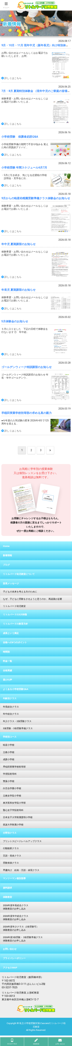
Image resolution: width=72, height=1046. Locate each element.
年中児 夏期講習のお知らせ (18, 244)
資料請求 (7, 887)
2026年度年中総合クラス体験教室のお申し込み (15, 918)
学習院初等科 (10, 774)
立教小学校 (8, 752)
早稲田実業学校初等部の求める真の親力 (26, 413)
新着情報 (7, 555)
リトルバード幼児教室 (14, 606)
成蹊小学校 (8, 759)
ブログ (6, 564)
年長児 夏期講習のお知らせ (18, 289)
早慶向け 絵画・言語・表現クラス (21, 870)
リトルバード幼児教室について (19, 574)
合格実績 (7, 670)
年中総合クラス (11, 714)
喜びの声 (7, 679)
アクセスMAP (10, 967)
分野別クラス (10, 832)
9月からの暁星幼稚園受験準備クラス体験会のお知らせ (35, 198)
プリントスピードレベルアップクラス (22, 841)
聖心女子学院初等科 (13, 810)
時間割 (6, 651)
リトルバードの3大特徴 (15, 614)
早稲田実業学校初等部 (14, 766)
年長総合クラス (11, 706)
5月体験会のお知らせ (14, 321)
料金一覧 (7, 661)
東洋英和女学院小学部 (14, 803)
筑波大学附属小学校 (13, 824)
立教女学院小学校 (12, 795)
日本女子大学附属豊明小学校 (18, 817)
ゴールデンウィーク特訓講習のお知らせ (26, 367)
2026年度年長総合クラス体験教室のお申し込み (15, 907)
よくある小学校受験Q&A (15, 689)
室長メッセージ (11, 583)
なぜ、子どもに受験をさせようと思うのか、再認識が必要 (33, 599)
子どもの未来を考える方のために (20, 591)
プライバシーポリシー (14, 958)
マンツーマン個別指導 (14, 878)
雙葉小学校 (8, 781)
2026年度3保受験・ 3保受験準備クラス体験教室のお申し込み (23, 939)
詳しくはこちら (12, 78)
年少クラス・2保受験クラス (17, 721)
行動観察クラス (11, 848)
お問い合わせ (10, 949)
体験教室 (7, 897)
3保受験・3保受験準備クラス (18, 728)
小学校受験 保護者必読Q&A (19, 136)
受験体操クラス (11, 862)
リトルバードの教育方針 (15, 623)
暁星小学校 (8, 745)
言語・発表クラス (12, 855)
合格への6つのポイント (15, 642)
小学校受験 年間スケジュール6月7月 (24, 167)
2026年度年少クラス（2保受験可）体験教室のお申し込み (21, 928)
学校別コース (10, 736)
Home (6, 546)
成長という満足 (11, 633)
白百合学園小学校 (12, 788)
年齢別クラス (10, 698)
